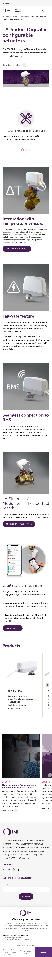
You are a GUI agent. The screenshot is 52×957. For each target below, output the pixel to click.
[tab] (22, 149)
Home (5, 16)
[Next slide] (47, 685)
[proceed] (24, 65)
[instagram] (14, 869)
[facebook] (19, 869)
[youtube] (9, 869)
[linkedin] (4, 869)
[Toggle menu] (47, 10)
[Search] (43, 10)
